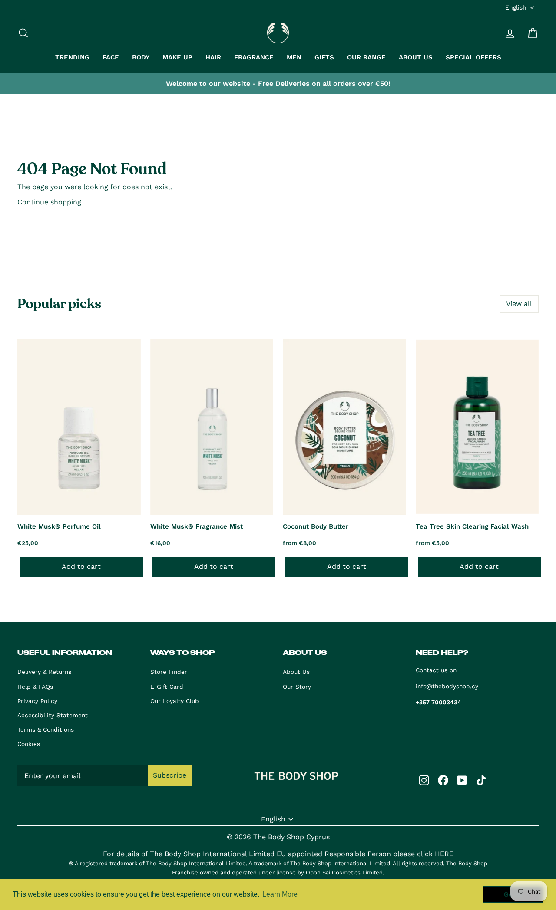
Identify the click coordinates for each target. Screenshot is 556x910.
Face (111, 57)
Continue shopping (49, 202)
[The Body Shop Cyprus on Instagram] (424, 779)
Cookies (28, 743)
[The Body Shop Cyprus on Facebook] (443, 779)
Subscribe (169, 775)
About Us (416, 57)
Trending (72, 57)
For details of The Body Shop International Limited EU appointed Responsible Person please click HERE (278, 854)
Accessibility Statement (52, 715)
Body (140, 57)
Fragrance (254, 57)
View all (519, 303)
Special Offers (473, 57)
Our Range (366, 57)
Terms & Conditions (45, 729)
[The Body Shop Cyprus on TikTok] (481, 779)
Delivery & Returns (44, 671)
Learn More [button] (280, 894)
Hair (213, 57)
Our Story (297, 686)
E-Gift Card (166, 686)
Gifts (324, 57)
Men (294, 57)
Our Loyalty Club (174, 700)
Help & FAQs (35, 686)
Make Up (177, 57)
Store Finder (168, 671)
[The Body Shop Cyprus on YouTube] (462, 779)
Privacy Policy (37, 700)
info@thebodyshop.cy (447, 686)
